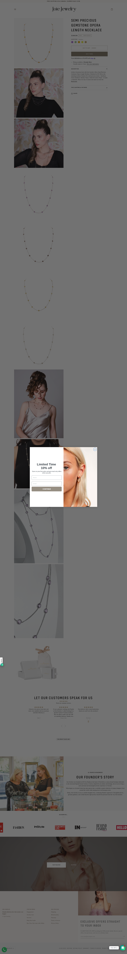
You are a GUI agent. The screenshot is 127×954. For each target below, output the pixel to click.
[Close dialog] (95, 449)
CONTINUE (47, 489)
